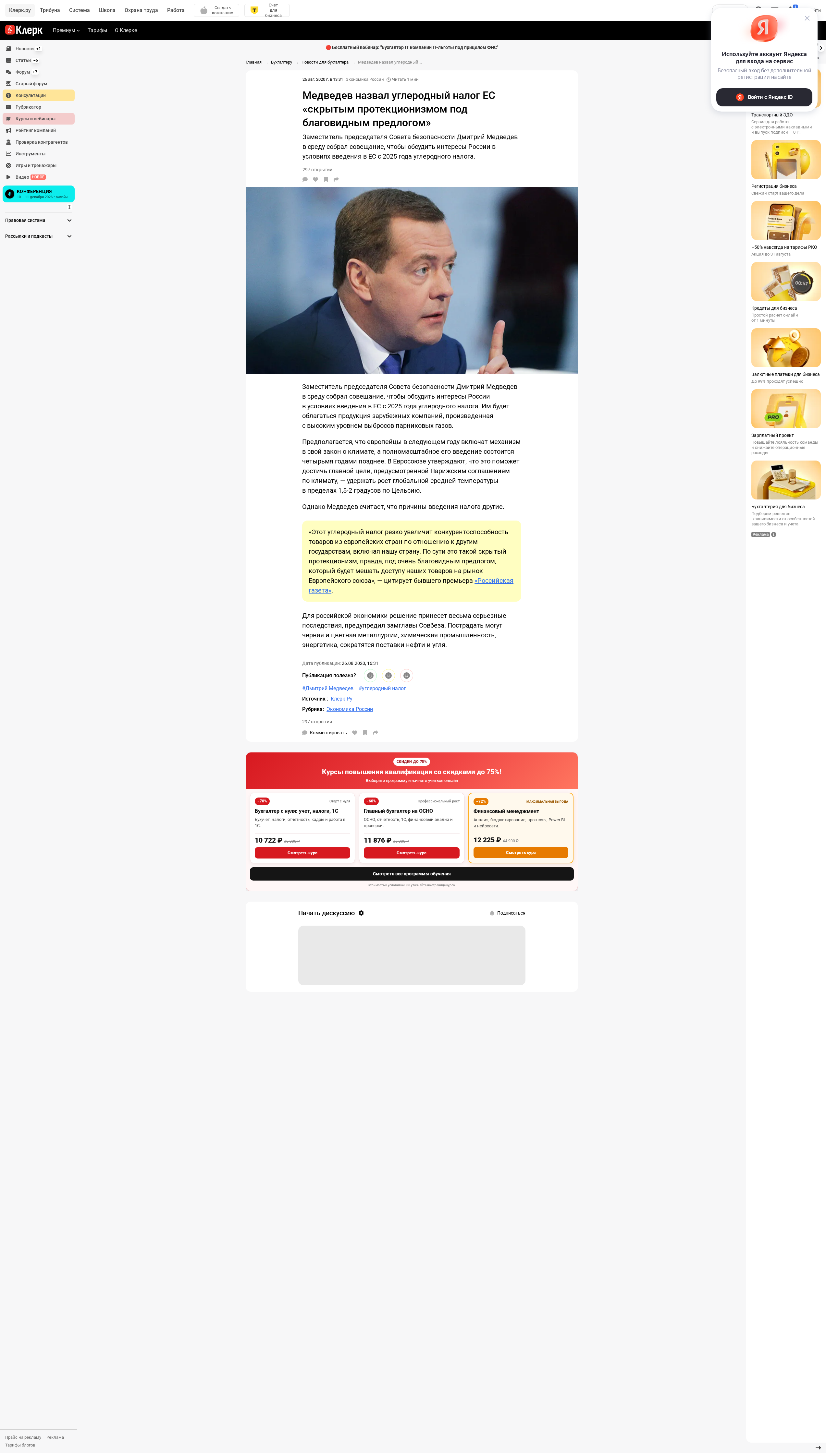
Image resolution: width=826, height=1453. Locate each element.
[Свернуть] (818, 1447)
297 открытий (317, 721)
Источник (314, 699)
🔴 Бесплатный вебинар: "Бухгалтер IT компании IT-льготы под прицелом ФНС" (412, 47)
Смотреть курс (302, 852)
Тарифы (97, 30)
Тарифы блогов (20, 1445)
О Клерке (126, 30)
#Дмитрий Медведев (327, 688)
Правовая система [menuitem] (25, 220)
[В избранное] (325, 179)
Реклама (55, 1437)
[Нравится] (315, 179)
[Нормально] (388, 675)
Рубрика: (313, 709)
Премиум (64, 30)
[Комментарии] (305, 179)
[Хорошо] (370, 675)
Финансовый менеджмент (506, 811)
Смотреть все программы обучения (412, 873)
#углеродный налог (382, 688)
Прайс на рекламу (23, 1437)
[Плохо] (406, 675)
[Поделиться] (336, 179)
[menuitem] (39, 48)
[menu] (41, 123)
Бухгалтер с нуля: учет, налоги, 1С (296, 811)
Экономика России (365, 79)
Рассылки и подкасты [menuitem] (29, 236)
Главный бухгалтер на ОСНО (398, 811)
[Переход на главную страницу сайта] (24, 30)
